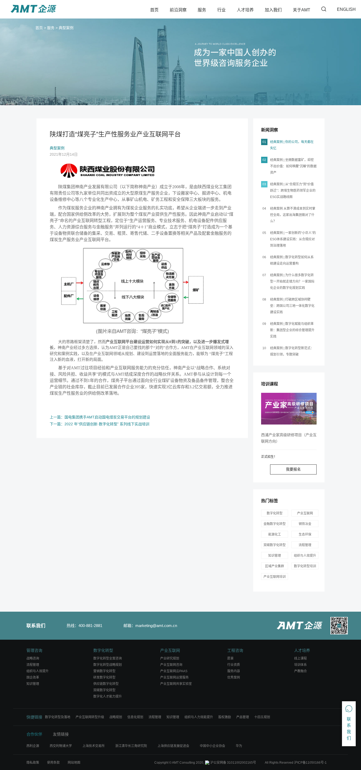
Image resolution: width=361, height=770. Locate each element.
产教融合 (300, 671)
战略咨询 (32, 658)
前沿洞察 (178, 10)
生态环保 (305, 534)
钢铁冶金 (305, 524)
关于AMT (301, 10)
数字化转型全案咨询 (107, 658)
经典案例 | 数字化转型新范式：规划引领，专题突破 (292, 351)
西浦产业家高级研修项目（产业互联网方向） (289, 438)
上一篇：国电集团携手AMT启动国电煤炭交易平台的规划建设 (100, 417)
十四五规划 (262, 717)
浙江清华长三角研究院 (131, 746)
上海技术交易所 (93, 746)
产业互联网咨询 (171, 665)
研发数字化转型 (104, 677)
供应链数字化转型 (106, 684)
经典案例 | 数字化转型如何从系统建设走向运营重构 (292, 260)
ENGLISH (346, 9)
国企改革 (32, 677)
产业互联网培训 (274, 577)
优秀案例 (233, 677)
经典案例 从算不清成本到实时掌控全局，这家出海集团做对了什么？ (292, 215)
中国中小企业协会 (212, 746)
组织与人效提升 (305, 555)
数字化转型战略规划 (107, 665)
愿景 (230, 658)
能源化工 (274, 534)
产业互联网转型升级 (90, 717)
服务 (202, 10)
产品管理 (242, 717)
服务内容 (233, 671)
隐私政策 (32, 762)
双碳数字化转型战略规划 (274, 545)
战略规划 (115, 717)
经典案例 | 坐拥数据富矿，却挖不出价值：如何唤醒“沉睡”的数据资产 (293, 166)
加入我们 (273, 10)
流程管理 (305, 545)
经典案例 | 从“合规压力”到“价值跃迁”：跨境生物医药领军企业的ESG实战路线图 (293, 190)
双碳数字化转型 (104, 690)
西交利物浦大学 (61, 746)
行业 (221, 10)
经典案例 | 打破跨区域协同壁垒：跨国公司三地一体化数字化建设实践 (292, 306)
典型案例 (66, 28)
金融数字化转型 (274, 524)
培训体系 (300, 665)
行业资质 (233, 665)
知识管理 (274, 555)
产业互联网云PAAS (173, 671)
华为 (239, 746)
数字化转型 (275, 513)
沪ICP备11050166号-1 (310, 762)
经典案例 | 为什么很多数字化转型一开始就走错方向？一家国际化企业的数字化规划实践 (292, 281)
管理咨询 (34, 650)
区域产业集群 (274, 566)
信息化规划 (135, 717)
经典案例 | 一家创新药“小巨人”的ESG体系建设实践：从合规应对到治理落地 (293, 239)
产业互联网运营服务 (174, 677)
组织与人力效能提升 (198, 717)
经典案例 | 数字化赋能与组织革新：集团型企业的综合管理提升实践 (292, 330)
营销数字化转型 (104, 671)
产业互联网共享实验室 (176, 684)
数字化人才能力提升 (107, 696)
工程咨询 (235, 650)
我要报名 (293, 469)
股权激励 (224, 717)
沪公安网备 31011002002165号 (233, 762)
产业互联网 (305, 513)
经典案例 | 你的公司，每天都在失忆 (292, 145)
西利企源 (32, 746)
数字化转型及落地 (57, 717)
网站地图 (74, 762)
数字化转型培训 (305, 566)
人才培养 (245, 10)
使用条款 (53, 762)
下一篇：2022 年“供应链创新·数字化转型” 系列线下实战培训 (99, 424)
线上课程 (300, 658)
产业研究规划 (169, 658)
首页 (154, 10)
